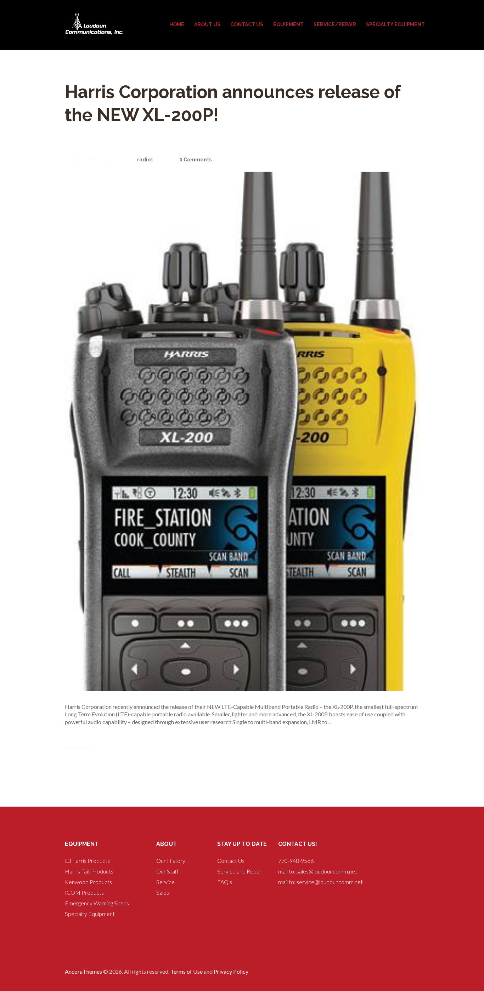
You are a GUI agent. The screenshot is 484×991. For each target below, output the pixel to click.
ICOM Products (84, 892)
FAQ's (224, 881)
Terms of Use (186, 971)
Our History (170, 860)
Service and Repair (240, 871)
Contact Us (230, 860)
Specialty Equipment (90, 913)
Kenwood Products (88, 881)
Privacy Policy (231, 971)
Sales (162, 892)
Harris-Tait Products (89, 871)
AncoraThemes (83, 971)
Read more (79, 748)
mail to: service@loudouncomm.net (320, 881)
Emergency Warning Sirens (97, 903)
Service (165, 881)
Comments (195, 159)
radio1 (145, 159)
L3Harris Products (87, 860)
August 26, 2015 (91, 159)
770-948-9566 (296, 860)
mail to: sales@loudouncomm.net (317, 871)
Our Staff (167, 871)
